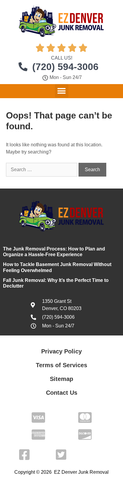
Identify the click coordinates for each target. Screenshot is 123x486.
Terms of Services (61, 365)
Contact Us (61, 392)
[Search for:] (42, 169)
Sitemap (61, 379)
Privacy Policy (61, 351)
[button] (61, 91)
